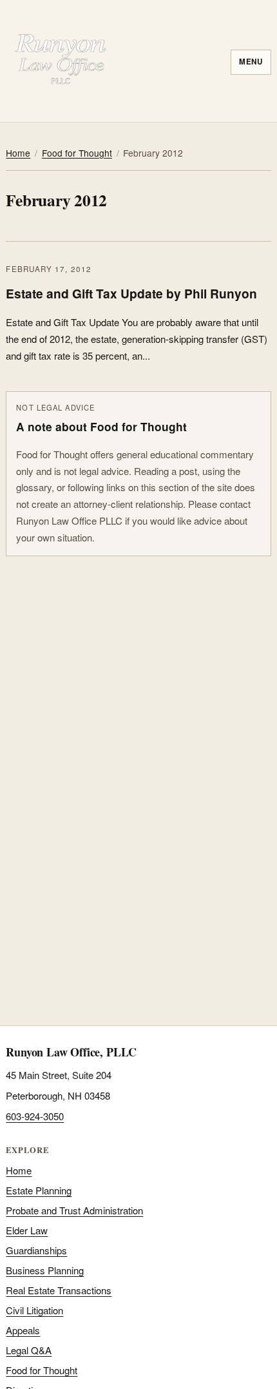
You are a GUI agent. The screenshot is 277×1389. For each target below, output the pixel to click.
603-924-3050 (35, 1116)
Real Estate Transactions (58, 1290)
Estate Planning (39, 1190)
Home (18, 152)
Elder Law (27, 1230)
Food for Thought (77, 152)
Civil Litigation (34, 1310)
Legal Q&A (29, 1350)
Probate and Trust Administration (74, 1210)
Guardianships (36, 1250)
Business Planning (45, 1270)
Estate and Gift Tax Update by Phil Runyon (131, 293)
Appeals (23, 1330)
